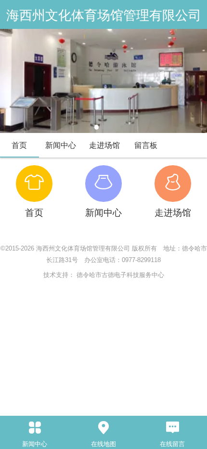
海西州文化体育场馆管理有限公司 (103, 15)
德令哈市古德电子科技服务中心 (120, 274)
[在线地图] (103, 427)
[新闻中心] (34, 427)
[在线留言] (172, 427)
